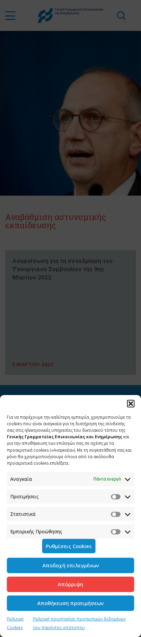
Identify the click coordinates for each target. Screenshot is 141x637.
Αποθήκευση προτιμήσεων (70, 603)
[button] (130, 403)
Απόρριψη (70, 584)
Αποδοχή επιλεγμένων (70, 565)
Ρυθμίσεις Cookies (69, 546)
